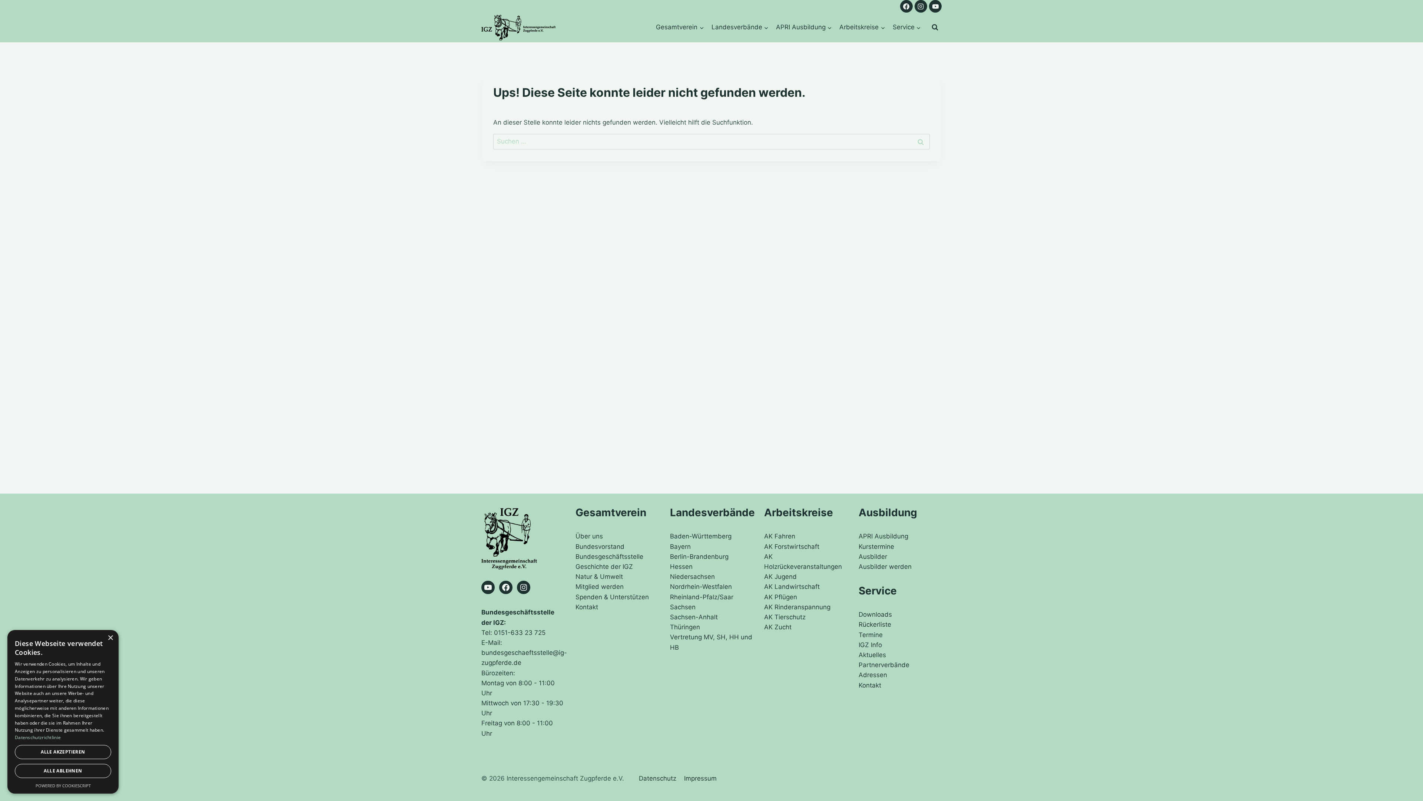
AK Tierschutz (785, 617)
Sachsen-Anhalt (694, 617)
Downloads (875, 614)
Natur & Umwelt (599, 576)
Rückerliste (875, 624)
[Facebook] (906, 6)
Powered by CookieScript (63, 785)
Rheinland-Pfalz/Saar (701, 597)
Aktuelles (872, 655)
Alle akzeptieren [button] (63, 752)
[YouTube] (935, 6)
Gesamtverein (610, 512)
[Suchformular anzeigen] (935, 27)
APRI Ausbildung (883, 536)
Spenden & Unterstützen (612, 597)
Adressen (873, 675)
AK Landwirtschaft (792, 586)
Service (878, 590)
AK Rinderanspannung (797, 607)
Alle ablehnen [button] (63, 771)
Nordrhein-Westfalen (701, 586)
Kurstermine (876, 546)
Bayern (680, 546)
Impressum (700, 778)
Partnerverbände (884, 665)
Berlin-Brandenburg (699, 556)
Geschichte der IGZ (604, 566)
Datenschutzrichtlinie (38, 737)
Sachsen (683, 607)
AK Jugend (780, 576)
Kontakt (586, 607)
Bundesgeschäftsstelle (609, 556)
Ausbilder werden (885, 566)
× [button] (110, 638)
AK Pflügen (780, 597)
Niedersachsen (692, 576)
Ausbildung (888, 512)
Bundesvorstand (599, 546)
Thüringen (685, 627)
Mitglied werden (599, 586)
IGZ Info (870, 645)
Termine (871, 635)
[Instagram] (921, 6)
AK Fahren (779, 536)
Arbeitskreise (798, 512)
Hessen (681, 566)
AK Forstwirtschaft (791, 546)
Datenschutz (657, 778)
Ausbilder (873, 556)
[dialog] (63, 712)
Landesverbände (712, 512)
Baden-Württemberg (701, 536)
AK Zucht (778, 627)
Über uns (589, 536)
